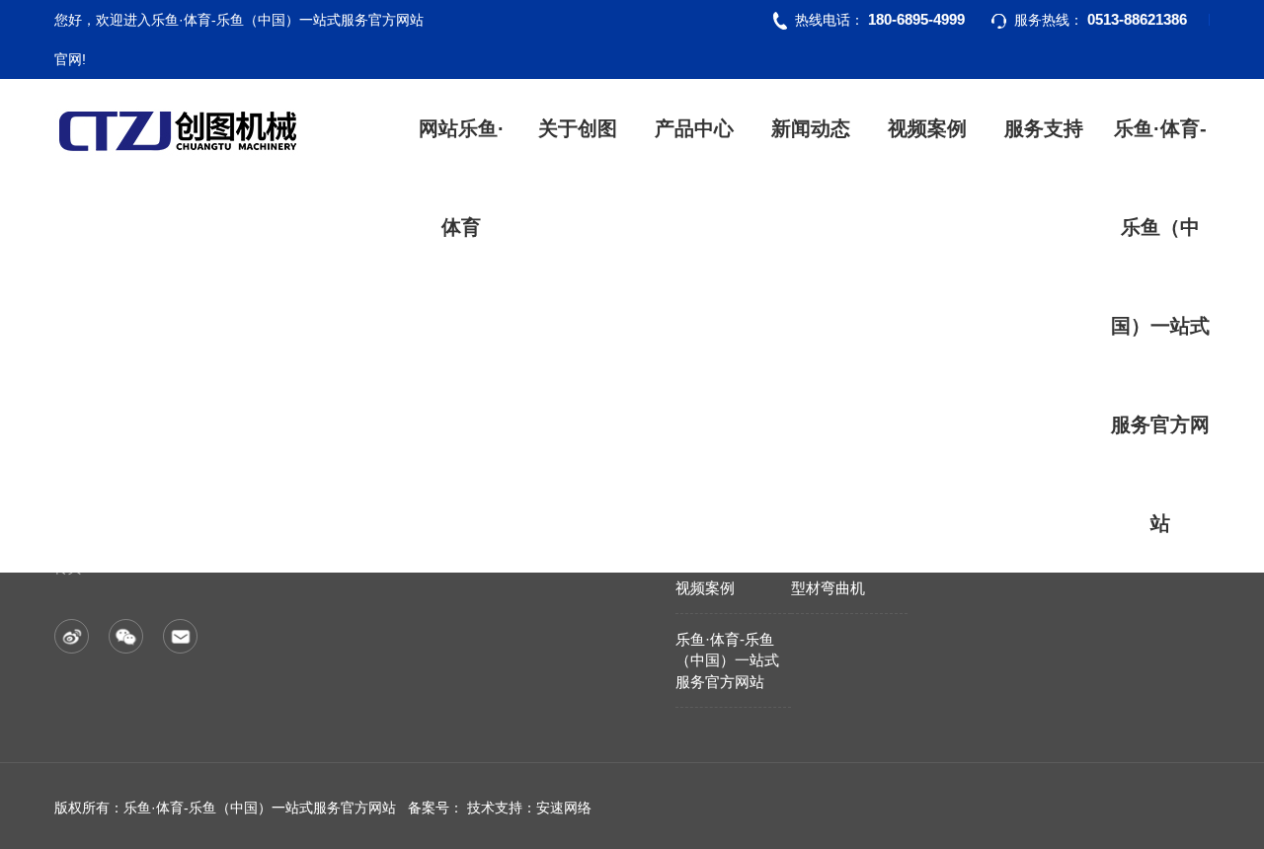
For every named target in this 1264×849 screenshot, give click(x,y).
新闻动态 (810, 128)
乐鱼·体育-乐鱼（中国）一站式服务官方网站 (1160, 325)
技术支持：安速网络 (529, 807)
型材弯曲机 (828, 587)
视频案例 (927, 128)
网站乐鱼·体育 (462, 177)
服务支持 (1043, 128)
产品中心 (694, 128)
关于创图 (577, 128)
